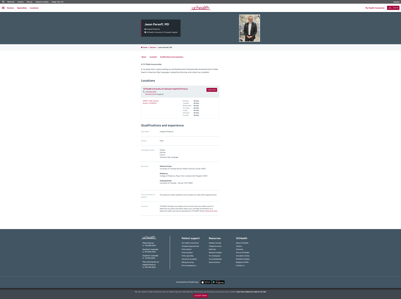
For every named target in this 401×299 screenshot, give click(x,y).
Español (396, 2)
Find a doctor (187, 249)
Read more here (211, 211)
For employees (214, 256)
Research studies (42, 2)
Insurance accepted (189, 259)
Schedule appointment (190, 246)
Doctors (10, 8)
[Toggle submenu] (3, 8)
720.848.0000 (150, 92)
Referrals (10, 2)
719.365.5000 (150, 258)
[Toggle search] (3, 2)
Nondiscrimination (243, 259)
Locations (34, 8)
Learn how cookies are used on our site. (251, 292)
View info (212, 90)
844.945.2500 (150, 94)
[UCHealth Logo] (149, 237)
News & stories (214, 262)
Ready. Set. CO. (58, 2)
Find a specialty (188, 256)
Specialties (22, 8)
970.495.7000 (150, 252)
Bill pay (29, 2)
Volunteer (239, 249)
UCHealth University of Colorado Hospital (161, 32)
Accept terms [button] (201, 296)
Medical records (215, 243)
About (143, 57)
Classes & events (215, 246)
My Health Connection (375, 8)
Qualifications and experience (171, 57)
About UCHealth (242, 243)
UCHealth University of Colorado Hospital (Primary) (165, 89)
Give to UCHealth (242, 253)
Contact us (240, 265)
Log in (395, 8)
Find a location (187, 253)
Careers (20, 2)
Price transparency (189, 265)
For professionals (215, 259)
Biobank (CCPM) (242, 262)
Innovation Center (243, 256)
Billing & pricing (188, 262)
